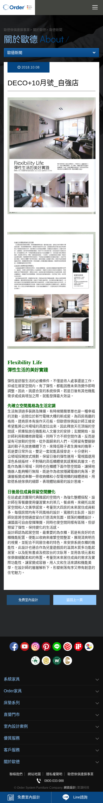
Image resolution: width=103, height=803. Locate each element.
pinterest (46, 646)
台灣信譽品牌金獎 (46, 660)
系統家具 (12, 679)
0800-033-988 (54, 781)
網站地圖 (34, 774)
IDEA (89, 646)
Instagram (35, 646)
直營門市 (12, 714)
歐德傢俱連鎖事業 (81, 774)
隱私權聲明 (54, 774)
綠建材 (35, 660)
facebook (14, 646)
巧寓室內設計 (67, 660)
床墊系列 (12, 703)
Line (56, 646)
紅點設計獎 (67, 646)
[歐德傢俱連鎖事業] (17, 7)
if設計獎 (78, 646)
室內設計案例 (16, 726)
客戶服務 (12, 750)
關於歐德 (12, 762)
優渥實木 (56, 660)
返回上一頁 (74, 600)
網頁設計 (70, 787)
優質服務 (12, 738)
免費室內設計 (29, 797)
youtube (24, 646)
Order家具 (13, 691)
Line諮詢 (80, 797)
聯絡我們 (16, 774)
